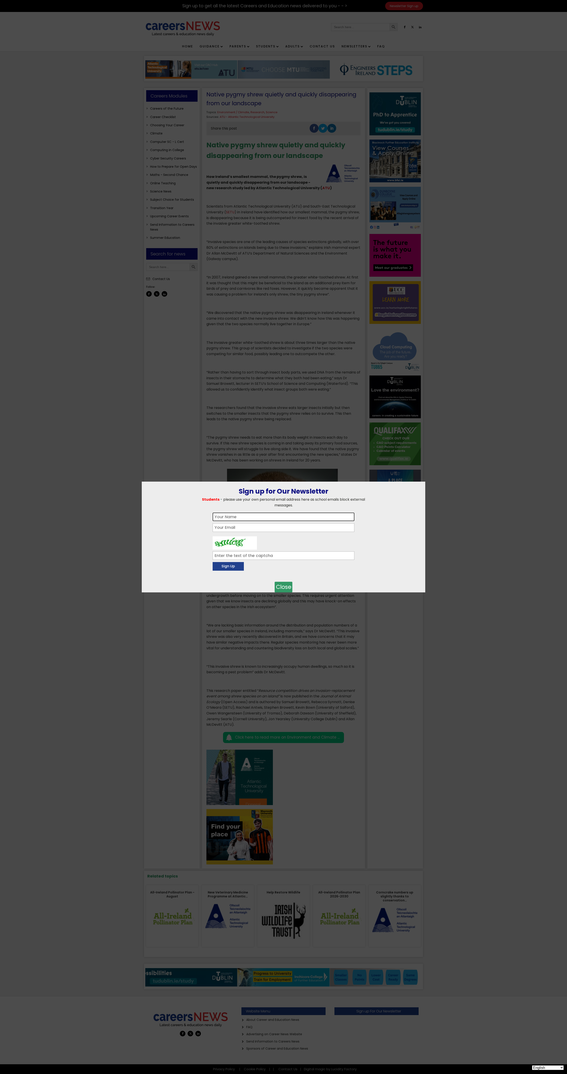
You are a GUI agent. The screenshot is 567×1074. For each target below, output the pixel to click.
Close (283, 587)
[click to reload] (235, 542)
